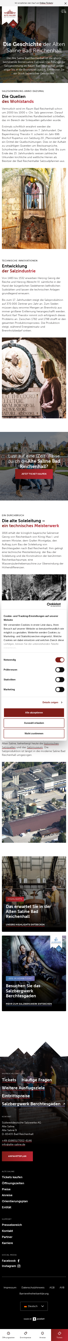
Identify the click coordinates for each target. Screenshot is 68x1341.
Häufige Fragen (37, 1079)
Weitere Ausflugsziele (23, 1087)
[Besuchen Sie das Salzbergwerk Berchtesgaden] (34, 973)
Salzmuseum (35, 747)
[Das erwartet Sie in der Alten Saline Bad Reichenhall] (34, 894)
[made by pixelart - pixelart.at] (34, 1319)
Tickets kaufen (12, 1177)
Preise (6, 1189)
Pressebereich (12, 1225)
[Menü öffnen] (63, 11)
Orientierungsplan (15, 1201)
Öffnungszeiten (13, 1183)
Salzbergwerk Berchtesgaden (32, 1103)
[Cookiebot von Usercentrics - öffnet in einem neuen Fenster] (50, 605)
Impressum (10, 1287)
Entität (6, 1207)
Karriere (7, 1243)
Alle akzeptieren (34, 712)
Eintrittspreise (16, 1095)
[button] (34, 1306)
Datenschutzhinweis (33, 1287)
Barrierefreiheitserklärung (34, 1293)
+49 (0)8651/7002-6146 (17, 1140)
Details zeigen (50, 702)
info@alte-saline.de (13, 1144)
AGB (52, 1287)
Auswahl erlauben (34, 723)
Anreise (7, 1195)
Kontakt (7, 1231)
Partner (7, 1237)
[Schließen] (65, 3)
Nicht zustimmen (34, 733)
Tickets (9, 1079)
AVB (62, 1287)
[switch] (59, 669)
